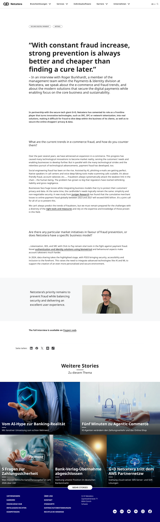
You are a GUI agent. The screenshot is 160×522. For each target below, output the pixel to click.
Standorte (49, 504)
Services (60, 4)
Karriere (100, 4)
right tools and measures (59, 208)
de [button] (152, 4)
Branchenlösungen (38, 4)
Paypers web (69, 330)
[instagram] (143, 511)
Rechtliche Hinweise (54, 512)
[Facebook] (150, 511)
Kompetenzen (13, 512)
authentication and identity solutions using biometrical (63, 249)
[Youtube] (129, 511)
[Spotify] (136, 511)
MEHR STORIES (80, 487)
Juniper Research (80, 194)
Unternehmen (119, 4)
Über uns (48, 496)
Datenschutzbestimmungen (57, 508)
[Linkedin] (115, 511)
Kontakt (48, 500)
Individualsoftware (82, 4)
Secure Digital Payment (40, 26)
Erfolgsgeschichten (16, 508)
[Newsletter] (122, 511)
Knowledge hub (14, 504)
